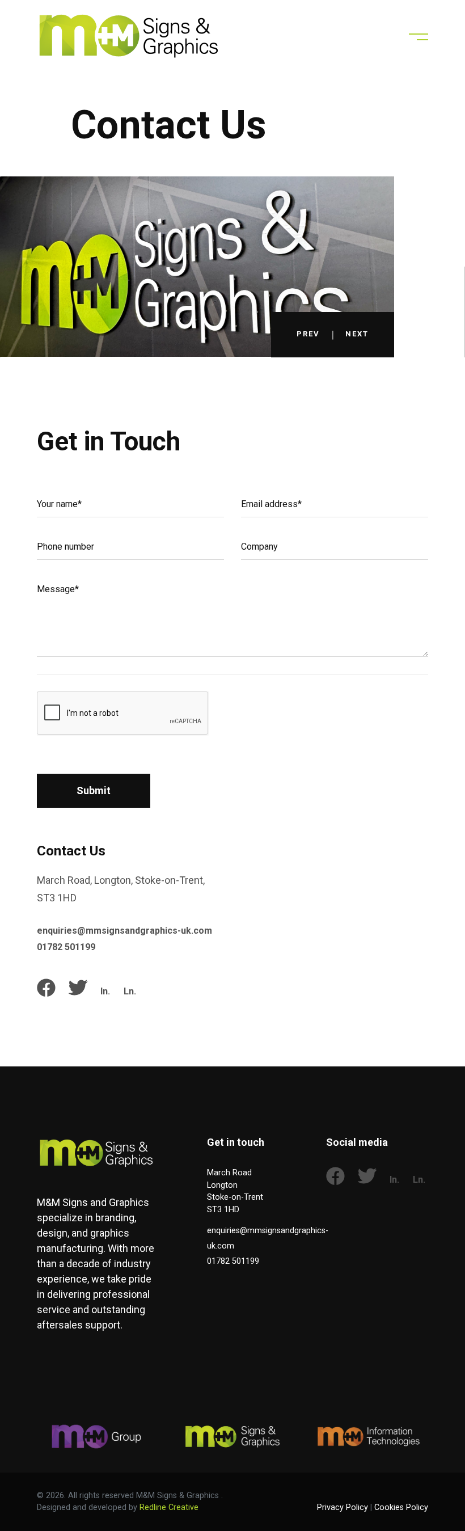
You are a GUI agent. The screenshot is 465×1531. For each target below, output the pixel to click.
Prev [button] (308, 334)
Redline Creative (169, 1507)
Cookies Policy (401, 1507)
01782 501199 (66, 947)
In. (105, 991)
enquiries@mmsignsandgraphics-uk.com (124, 930)
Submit (94, 790)
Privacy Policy (342, 1507)
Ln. (130, 991)
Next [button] (357, 334)
